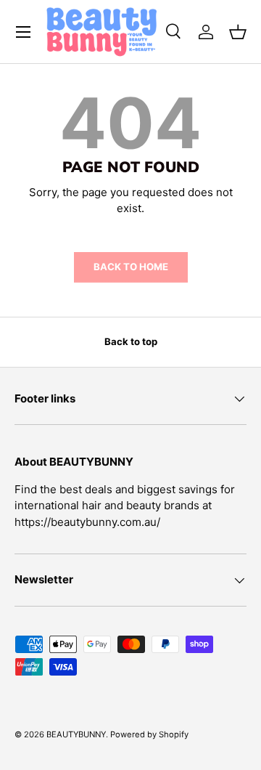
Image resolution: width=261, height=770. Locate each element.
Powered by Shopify (149, 734)
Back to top (130, 341)
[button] (238, 32)
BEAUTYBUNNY (76, 734)
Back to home (131, 266)
